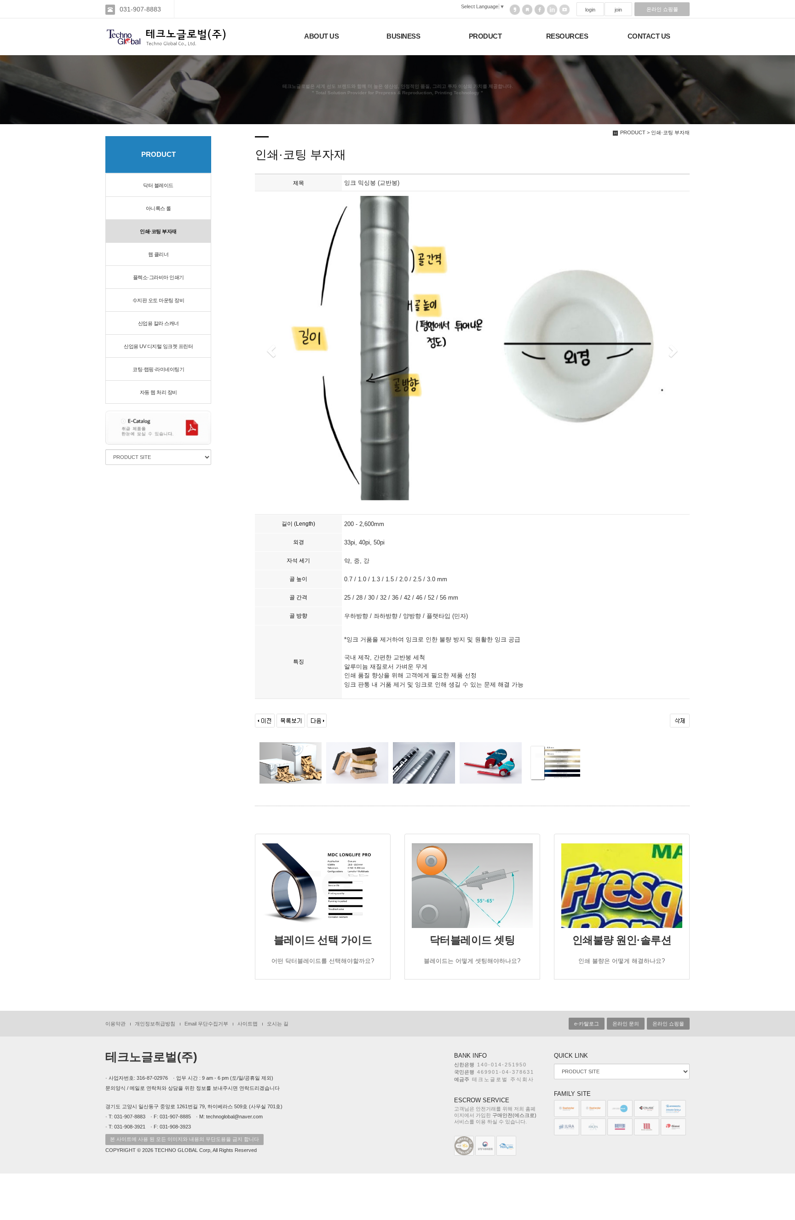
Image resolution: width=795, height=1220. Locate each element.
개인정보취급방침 (155, 1023)
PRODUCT (485, 36)
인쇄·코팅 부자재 (158, 231)
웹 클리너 (158, 254)
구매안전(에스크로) (514, 1115)
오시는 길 (277, 1023)
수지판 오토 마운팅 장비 (158, 300)
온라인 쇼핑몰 (662, 9)
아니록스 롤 (158, 208)
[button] (270, 348)
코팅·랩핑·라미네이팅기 (158, 369)
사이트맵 (247, 1023)
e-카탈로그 (586, 1023)
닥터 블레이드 (158, 185)
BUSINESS (403, 36)
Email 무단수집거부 (206, 1023)
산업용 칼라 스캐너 (158, 323)
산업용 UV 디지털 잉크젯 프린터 (158, 346)
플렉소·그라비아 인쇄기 (158, 277)
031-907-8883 (140, 9)
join (618, 9)
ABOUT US (321, 36)
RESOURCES (567, 36)
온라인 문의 (625, 1023)
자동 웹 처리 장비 (158, 392)
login (590, 9)
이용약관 (115, 1023)
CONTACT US (649, 36)
